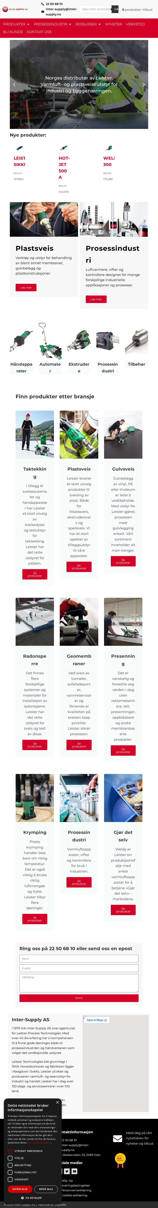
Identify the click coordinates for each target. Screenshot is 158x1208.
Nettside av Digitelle (52, 1204)
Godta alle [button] (20, 1189)
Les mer (26, 287)
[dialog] (33, 1151)
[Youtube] (74, 1171)
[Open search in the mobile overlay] (101, 9)
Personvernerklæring (40, 1142)
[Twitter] (67, 1171)
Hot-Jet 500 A (64, 168)
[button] (16, 24)
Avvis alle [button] (46, 1189)
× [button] (57, 1102)
